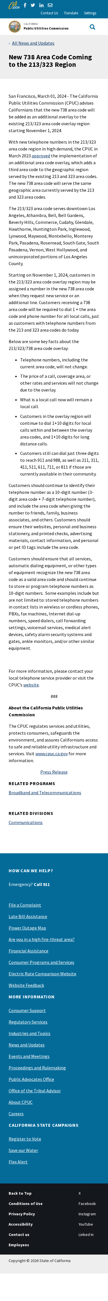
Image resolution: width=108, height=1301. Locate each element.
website (31, 685)
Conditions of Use (26, 1203)
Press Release (54, 772)
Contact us (19, 1234)
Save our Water (23, 1150)
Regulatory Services (28, 1022)
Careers (16, 1113)
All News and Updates (33, 43)
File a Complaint (25, 905)
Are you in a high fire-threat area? (42, 939)
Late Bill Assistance (28, 916)
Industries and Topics (29, 1033)
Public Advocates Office (31, 1079)
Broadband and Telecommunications (45, 792)
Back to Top (20, 1193)
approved (41, 156)
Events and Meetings (29, 1056)
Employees (19, 1244)
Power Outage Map (27, 928)
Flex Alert (18, 1162)
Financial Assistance (28, 951)
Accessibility (21, 1224)
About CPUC (21, 1102)
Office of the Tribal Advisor (35, 1090)
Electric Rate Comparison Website (42, 974)
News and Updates (27, 1045)
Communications (26, 822)
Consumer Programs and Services (41, 962)
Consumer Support (27, 1010)
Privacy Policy (22, 1213)
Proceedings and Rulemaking (37, 1068)
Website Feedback (26, 985)
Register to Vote (25, 1139)
